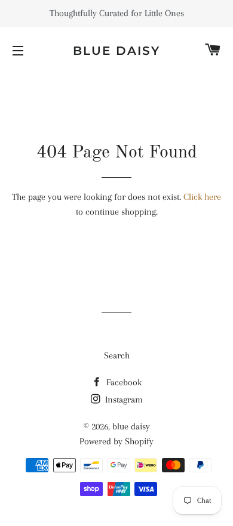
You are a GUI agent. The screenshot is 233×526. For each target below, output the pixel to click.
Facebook (123, 382)
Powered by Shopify (116, 441)
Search (117, 355)
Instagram (123, 399)
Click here (202, 196)
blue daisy (116, 51)
